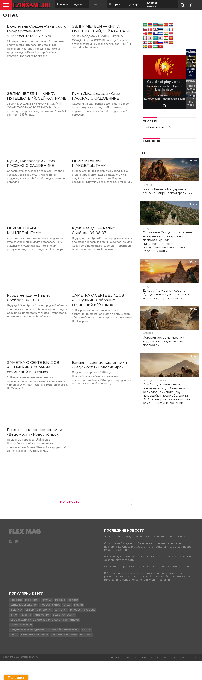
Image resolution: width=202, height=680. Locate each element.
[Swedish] (145, 47)
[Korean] (160, 38)
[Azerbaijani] (155, 25)
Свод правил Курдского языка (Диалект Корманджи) (44, 620)
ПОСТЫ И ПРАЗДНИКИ (64, 634)
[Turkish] (150, 47)
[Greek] (155, 34)
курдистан (32, 600)
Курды (86, 629)
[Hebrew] (160, 34)
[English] (155, 29)
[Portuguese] (155, 42)
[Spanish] (170, 42)
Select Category (64, 615)
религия (26, 615)
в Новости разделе (82, 610)
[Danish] (150, 29)
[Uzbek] (155, 47)
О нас (66, 605)
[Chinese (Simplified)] (165, 25)
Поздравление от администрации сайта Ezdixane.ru (44, 629)
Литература (42, 615)
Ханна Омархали (21, 624)
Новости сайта (50, 605)
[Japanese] (150, 38)
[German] (150, 34)
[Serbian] (165, 42)
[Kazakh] (155, 38)
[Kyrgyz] (170, 38)
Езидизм (77, 4)
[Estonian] (160, 29)
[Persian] (150, 42)
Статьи (47, 600)
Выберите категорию (34, 634)
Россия (60, 600)
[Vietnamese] (160, 47)
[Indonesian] (170, 34)
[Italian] (145, 38)
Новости (96, 4)
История (114, 4)
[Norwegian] (145, 42)
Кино (13, 615)
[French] (170, 29)
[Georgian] (145, 34)
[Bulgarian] (160, 25)
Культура (133, 4)
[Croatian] (170, 25)
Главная (62, 4)
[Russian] (160, 42)
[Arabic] (145, 25)
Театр (13, 634)
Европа (73, 600)
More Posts (69, 501)
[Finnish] (165, 29)
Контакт (193, 657)
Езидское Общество (23, 605)
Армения (60, 610)
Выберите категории (38, 610)
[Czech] (145, 29)
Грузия (78, 605)
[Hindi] (165, 34)
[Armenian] (150, 25)
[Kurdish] (165, 38)
